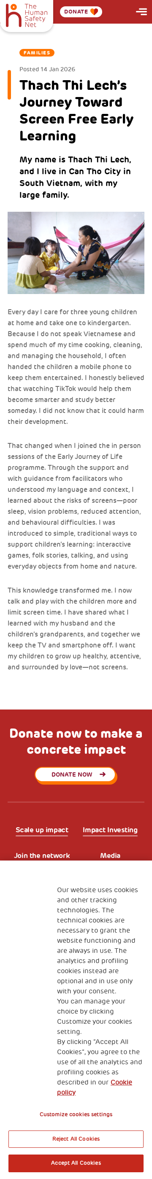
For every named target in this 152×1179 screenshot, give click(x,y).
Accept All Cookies (75, 1163)
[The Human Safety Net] (26, 14)
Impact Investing (110, 830)
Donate (76, 11)
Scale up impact (42, 830)
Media (110, 855)
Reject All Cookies (76, 1139)
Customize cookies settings (76, 1114)
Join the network (42, 855)
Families (37, 53)
